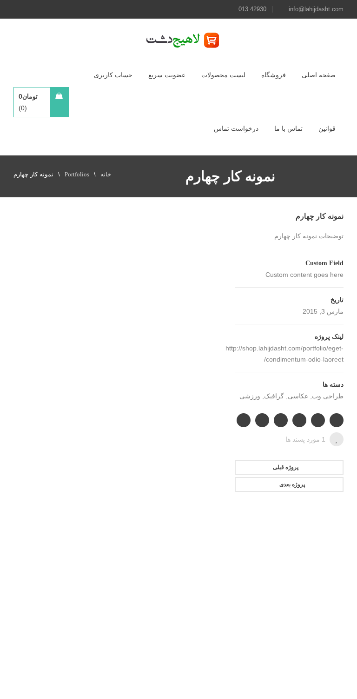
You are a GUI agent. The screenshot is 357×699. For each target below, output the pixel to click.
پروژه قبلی (285, 467)
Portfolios (77, 174)
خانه (105, 174)
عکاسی (298, 396)
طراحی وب (328, 396)
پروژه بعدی (292, 484)
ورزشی (249, 396)
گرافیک (274, 396)
